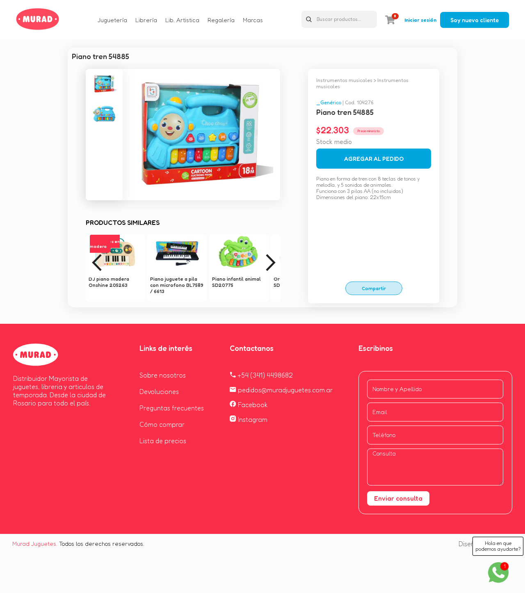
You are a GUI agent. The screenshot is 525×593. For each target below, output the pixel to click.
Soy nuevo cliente (474, 19)
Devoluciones (159, 391)
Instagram (251, 419)
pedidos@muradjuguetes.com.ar (284, 390)
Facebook (252, 405)
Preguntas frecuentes (171, 408)
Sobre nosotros (162, 375)
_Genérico (328, 102)
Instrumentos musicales (344, 80)
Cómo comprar (162, 424)
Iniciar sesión (420, 20)
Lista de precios (162, 441)
